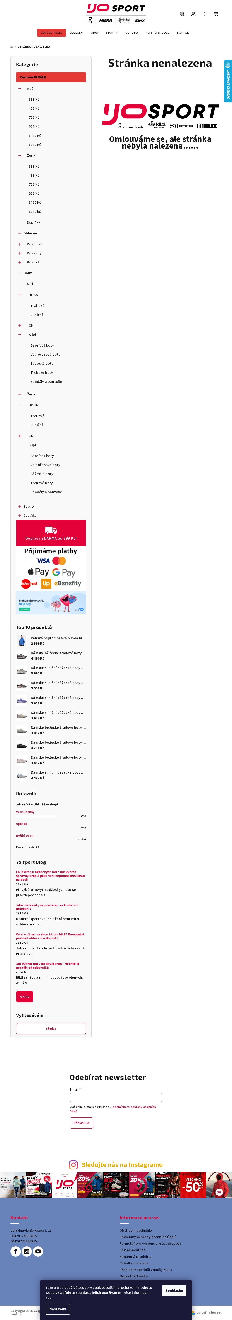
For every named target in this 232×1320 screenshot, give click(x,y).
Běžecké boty (42, 363)
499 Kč (34, 108)
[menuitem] (51, 33)
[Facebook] (15, 1251)
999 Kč (34, 126)
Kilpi (32, 334)
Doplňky (33, 222)
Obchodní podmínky (136, 1230)
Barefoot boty (42, 345)
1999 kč (35, 211)
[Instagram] (27, 1251)
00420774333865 (23, 1235)
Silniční (37, 314)
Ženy (31, 155)
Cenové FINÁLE (33, 77)
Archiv (24, 996)
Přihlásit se (81, 1123)
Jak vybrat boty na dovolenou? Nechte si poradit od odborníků (47, 965)
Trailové (37, 305)
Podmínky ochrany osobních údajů (148, 1237)
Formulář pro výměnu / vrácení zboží (150, 1243)
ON (31, 325)
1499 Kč (35, 135)
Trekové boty (42, 372)
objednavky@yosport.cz (30, 1230)
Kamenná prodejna (135, 1256)
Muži (31, 88)
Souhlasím (174, 1290)
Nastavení (57, 1309)
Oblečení (30, 233)
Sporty (29, 506)
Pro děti (33, 262)
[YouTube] (38, 1251)
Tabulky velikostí (134, 1263)
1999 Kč (35, 144)
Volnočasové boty (45, 354)
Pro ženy (34, 253)
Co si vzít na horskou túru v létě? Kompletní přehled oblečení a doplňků (50, 936)
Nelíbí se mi (25, 835)
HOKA (33, 294)
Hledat (51, 1029)
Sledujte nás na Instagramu (122, 1165)
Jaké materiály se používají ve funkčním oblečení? (47, 907)
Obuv (27, 273)
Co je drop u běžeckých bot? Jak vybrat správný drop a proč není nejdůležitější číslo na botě (50, 875)
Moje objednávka (134, 1276)
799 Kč (34, 117)
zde (49, 1297)
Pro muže (35, 244)
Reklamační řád (133, 1250)
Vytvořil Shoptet (209, 1313)
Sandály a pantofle (46, 381)
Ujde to (21, 824)
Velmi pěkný (25, 812)
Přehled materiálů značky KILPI (146, 1269)
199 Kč (34, 99)
